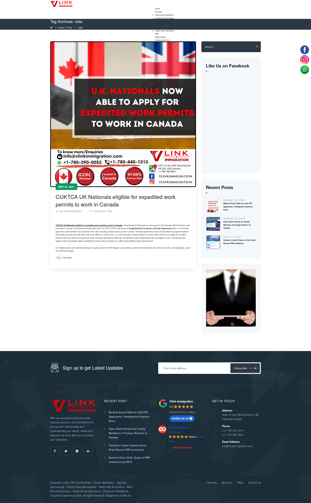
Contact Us (254, 482)
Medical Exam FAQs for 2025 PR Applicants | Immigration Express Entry (238, 206)
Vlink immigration (181, 401)
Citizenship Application (164, 15)
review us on (180, 418)
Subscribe (240, 368)
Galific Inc (125, 495)
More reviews (182, 447)
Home (157, 8)
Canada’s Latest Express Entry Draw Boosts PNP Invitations (128, 447)
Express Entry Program (164, 18)
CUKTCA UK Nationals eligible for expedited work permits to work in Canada (115, 200)
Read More (67, 257)
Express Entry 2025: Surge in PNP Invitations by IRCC (129, 460)
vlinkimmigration (73, 211)
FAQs (240, 482)
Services (158, 12)
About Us (227, 482)
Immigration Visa (102, 211)
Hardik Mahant (178, 427)
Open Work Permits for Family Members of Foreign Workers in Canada (237, 224)
